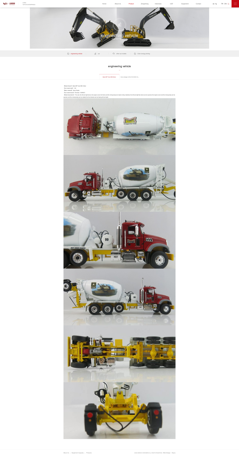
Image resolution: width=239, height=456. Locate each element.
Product (131, 4)
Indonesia (158, 4)
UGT (171, 4)
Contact (198, 4)
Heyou (174, 453)
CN (225, 4)
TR (222, 4)
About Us (118, 4)
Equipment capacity (78, 453)
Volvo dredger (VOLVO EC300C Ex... (130, 77)
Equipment (185, 4)
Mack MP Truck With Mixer (109, 77)
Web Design (166, 453)
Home (104, 4)
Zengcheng (144, 4)
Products (89, 453)
